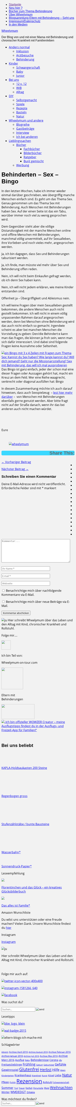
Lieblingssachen (20, 141)
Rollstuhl (47, 1082)
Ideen (62, 1070)
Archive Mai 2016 (49, 1055)
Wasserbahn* (11, 852)
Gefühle (60, 1064)
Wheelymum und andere (26, 120)
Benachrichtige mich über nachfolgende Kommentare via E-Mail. (31, 593)
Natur (20, 116)
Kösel (51, 1075)
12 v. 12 (21, 84)
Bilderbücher (33, 153)
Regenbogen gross (14, 796)
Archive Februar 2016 (60, 1051)
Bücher (21, 145)
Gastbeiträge (25, 129)
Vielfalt (28, 1088)
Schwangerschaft (28, 67)
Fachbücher (32, 149)
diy (60, 1060)
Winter (5, 1092)
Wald (46, 1087)
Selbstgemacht (26, 100)
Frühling (29, 1064)
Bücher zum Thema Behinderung (30, 11)
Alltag (20, 92)
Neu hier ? (16, 7)
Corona (53, 1060)
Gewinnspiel (9, 1070)
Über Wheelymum (20, 14)
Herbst (45, 1069)
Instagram (8, 942)
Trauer (22, 1088)
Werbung (22, 165)
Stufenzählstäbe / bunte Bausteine (25, 824)
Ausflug (19, 1060)
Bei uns (14, 80)
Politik (13, 1082)
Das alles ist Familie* (15, 905)
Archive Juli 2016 (31, 1056)
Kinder (13, 63)
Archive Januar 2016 (12, 1056)
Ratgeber (30, 157)
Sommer (7, 1088)
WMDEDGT (18, 1092)
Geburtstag (49, 1065)
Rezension (29, 1081)
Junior (20, 76)
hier (8, 928)
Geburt (39, 1064)
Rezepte (21, 108)
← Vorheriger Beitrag (16, 462)
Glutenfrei (29, 1069)
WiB (19, 88)
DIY (11, 96)
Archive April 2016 (18, 1052)
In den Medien (18, 24)
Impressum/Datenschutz (24, 21)
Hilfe (55, 1069)
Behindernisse (40, 1060)
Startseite (15, 4)
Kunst (44, 1075)
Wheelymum (9, 30)
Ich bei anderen (27, 137)
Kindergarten (7, 1075)
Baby (19, 72)
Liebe (58, 1075)
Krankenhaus (23, 1075)
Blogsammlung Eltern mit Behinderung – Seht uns (41, 17)
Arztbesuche (25, 55)
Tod (16, 1088)
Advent (4, 1052)
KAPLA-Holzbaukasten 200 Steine (24, 768)
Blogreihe (23, 124)
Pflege (5, 1082)
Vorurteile (38, 1088)
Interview (22, 133)
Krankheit (36, 1075)
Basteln (21, 112)
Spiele (20, 104)
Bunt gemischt (34, 161)
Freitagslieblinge (11, 1064)
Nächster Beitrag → (15, 469)
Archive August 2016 (38, 1052)
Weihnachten (61, 1087)
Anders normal (19, 47)
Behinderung (25, 59)
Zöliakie (31, 1092)
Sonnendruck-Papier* (16, 866)
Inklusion (22, 51)
